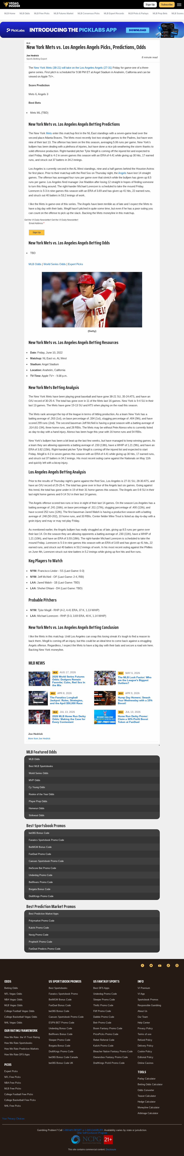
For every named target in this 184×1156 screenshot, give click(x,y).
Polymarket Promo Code (41, 920)
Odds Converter (146, 1090)
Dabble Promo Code (103, 1017)
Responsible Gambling (149, 1005)
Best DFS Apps (101, 988)
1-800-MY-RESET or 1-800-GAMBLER (83, 1130)
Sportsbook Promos (148, 999)
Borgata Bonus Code (39, 889)
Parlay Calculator (146, 1078)
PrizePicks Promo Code (105, 1034)
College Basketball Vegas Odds (20, 1017)
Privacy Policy (145, 1028)
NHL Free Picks (12, 1105)
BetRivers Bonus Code (60, 1034)
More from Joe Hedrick (39, 738)
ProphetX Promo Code (40, 941)
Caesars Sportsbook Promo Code (46, 861)
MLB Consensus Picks (89, 13)
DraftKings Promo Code (41, 896)
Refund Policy (145, 1040)
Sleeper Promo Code (59, 1040)
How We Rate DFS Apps (17, 1054)
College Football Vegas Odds (19, 1011)
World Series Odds (54, 264)
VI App (141, 993)
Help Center (144, 1022)
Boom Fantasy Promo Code (107, 1028)
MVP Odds (34, 780)
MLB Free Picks (12, 1088)
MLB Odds (25, 13)
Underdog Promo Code (40, 875)
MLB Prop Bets (160, 13)
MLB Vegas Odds (13, 1005)
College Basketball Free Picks (20, 1100)
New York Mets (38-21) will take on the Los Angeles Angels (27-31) (73, 67)
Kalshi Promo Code (39, 927)
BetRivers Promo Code (41, 882)
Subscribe (166, 4)
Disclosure (111, 1149)
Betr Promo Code (102, 1022)
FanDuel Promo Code (40, 854)
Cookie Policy (145, 1051)
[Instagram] (177, 965)
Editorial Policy (145, 1057)
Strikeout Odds (36, 815)
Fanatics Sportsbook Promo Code (46, 840)
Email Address (36, 223)
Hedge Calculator (146, 1101)
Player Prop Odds (38, 801)
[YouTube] (160, 965)
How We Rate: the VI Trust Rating (22, 1037)
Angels (122, 173)
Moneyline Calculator (148, 1107)
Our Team (143, 1017)
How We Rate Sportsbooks (18, 1043)
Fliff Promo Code (102, 1011)
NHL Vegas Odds (13, 1022)
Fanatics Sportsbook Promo (63, 993)
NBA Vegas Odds (13, 999)
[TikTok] (169, 965)
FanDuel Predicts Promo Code (44, 948)
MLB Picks (41, 13)
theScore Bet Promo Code (42, 868)
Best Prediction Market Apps (44, 913)
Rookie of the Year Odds (41, 794)
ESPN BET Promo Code (61, 1022)
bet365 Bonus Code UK (61, 1063)
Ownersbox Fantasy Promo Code (110, 1057)
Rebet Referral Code (103, 1040)
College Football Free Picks (18, 1094)
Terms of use (144, 1034)
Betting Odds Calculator (150, 1084)
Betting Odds (11, 988)
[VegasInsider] (4, 968)
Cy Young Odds (37, 787)
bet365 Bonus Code (39, 833)
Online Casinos (145, 1063)
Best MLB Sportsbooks (41, 766)
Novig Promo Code (38, 934)
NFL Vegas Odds (13, 993)
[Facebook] (143, 965)
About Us (142, 1011)
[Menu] (179, 4)
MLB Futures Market (63, 13)
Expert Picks (75, 264)
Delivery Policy (145, 1045)
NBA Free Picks (12, 1082)
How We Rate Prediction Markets (21, 1048)
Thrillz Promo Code (103, 1005)
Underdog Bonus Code (60, 1028)
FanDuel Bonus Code (60, 1005)
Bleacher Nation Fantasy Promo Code (113, 1051)
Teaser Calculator (147, 1096)
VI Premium (144, 988)
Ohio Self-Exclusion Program (92, 1133)
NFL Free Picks (12, 1077)
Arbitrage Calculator (148, 1113)
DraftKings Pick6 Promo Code (109, 1063)
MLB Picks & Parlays (138, 13)
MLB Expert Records (114, 13)
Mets (49, 133)
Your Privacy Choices (13, 1118)
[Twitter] (152, 965)
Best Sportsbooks (58, 988)
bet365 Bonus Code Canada (63, 1057)
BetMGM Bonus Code (40, 847)
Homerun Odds (36, 808)
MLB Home (9, 13)
